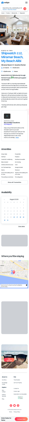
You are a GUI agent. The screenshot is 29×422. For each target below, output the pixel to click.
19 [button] (14, 214)
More (17, 137)
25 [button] (11, 217)
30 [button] (4, 220)
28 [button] (20, 217)
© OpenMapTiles (14, 285)
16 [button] (4, 214)
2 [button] (4, 208)
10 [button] (7, 211)
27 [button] (17, 217)
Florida (8, 13)
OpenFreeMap (8, 285)
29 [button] (23, 217)
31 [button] (7, 220)
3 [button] (7, 208)
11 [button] (11, 211)
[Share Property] (26, 17)
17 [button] (7, 214)
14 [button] (20, 211)
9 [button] (4, 211)
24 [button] (7, 217)
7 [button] (20, 208)
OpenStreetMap (4, 286)
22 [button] (23, 214)
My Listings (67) (8, 124)
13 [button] (17, 211)
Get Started (9, 359)
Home (2, 13)
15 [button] (23, 211)
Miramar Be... (15, 13)
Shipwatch (22, 13)
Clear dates (21, 226)
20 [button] (17, 214)
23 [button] (4, 217)
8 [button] (23, 208)
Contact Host (21, 419)
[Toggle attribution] (27, 285)
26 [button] (14, 217)
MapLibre (3, 285)
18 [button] (11, 214)
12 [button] (14, 211)
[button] (4, 199)
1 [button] (23, 205)
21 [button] (20, 214)
